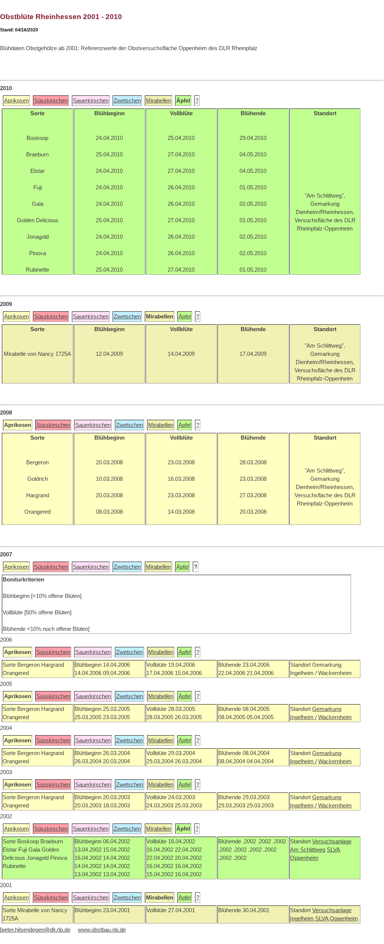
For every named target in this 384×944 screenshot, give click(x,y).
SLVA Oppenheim (336, 919)
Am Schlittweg (307, 850)
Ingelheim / (303, 717)
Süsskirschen (51, 101)
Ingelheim (302, 919)
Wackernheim (335, 717)
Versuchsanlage (331, 841)
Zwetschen (127, 101)
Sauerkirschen (91, 101)
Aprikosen (16, 101)
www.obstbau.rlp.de (102, 930)
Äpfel (185, 317)
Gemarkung (326, 709)
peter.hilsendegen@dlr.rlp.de (35, 930)
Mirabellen (158, 101)
